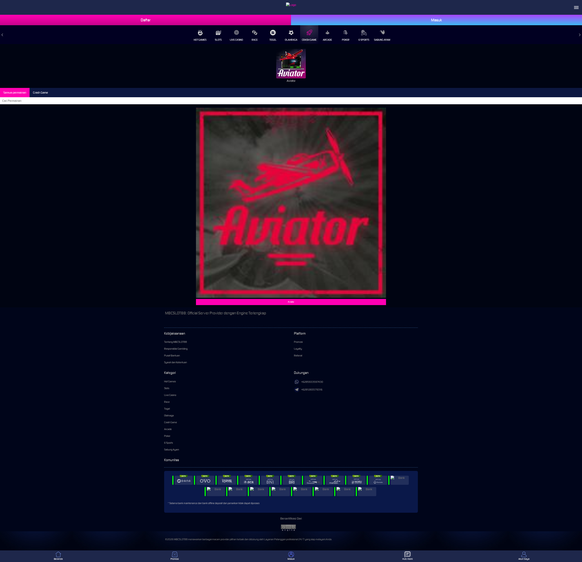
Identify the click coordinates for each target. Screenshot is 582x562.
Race (255, 39)
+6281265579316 (311, 389)
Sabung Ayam (382, 39)
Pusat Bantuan (172, 355)
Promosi (298, 341)
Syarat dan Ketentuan (175, 362)
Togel (272, 39)
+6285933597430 (312, 381)
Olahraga (291, 39)
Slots (218, 39)
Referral (298, 355)
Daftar (146, 19)
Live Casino (236, 39)
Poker (345, 39)
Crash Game (309, 39)
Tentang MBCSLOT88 (175, 341)
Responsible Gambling (176, 348)
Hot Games (200, 39)
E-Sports (364, 39)
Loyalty (298, 348)
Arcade (327, 39)
